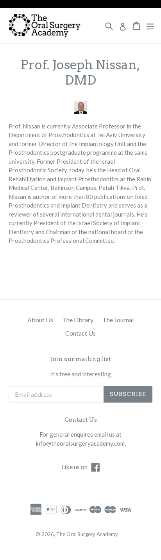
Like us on (81, 466)
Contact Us (80, 333)
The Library (77, 319)
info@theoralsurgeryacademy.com (80, 443)
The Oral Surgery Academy (87, 534)
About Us (40, 319)
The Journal (118, 319)
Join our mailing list (80, 359)
